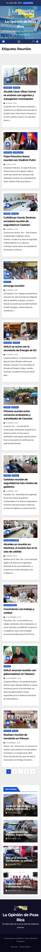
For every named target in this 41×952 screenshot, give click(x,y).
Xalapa (8, 803)
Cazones (7, 213)
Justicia (9, 828)
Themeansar (20, 941)
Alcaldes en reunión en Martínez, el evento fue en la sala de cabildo (20, 548)
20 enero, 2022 (12, 354)
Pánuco (15, 730)
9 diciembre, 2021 (13, 743)
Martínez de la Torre (11, 540)
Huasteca (7, 281)
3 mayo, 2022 (11, 164)
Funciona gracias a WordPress (14, 938)
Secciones (14, 947)
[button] (33, 41)
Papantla (7, 475)
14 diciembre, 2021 (13, 617)
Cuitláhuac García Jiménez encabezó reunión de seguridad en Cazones (20, 221)
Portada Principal (10, 605)
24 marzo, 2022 (12, 229)
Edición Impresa (25, 947)
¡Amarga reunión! (14, 285)
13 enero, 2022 (12, 423)
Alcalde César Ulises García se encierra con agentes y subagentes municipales (20, 95)
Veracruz (9, 880)
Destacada (7, 152)
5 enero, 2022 (11, 556)
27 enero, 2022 (12, 290)
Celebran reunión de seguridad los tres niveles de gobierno (20, 483)
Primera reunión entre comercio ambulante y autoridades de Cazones (18, 415)
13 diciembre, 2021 (13, 678)
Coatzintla (7, 87)
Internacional (18, 152)
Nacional (16, 342)
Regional (16, 87)
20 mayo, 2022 (11, 103)
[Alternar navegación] (18, 41)
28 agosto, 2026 (14, 813)
